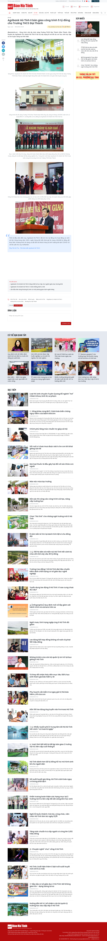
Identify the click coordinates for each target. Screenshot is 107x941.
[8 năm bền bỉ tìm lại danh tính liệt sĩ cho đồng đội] (18, 540)
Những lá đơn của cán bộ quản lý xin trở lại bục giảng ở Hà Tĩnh (89, 33)
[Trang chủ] (9, 13)
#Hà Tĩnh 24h (13, 299)
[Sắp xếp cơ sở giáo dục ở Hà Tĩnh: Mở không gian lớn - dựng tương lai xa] (18, 890)
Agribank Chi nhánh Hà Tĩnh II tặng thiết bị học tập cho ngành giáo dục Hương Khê (36, 284)
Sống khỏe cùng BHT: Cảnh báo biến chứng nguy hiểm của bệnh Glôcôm (50, 412)
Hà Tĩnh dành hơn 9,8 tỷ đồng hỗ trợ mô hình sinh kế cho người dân (51, 763)
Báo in (75, 6)
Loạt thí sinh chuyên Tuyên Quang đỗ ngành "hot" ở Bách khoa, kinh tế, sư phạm (51, 395)
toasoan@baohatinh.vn (93, 937)
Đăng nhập (96, 1)
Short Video (16, 12)
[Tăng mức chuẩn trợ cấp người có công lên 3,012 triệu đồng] (18, 837)
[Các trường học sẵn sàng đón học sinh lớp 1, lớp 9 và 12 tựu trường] (88, 368)
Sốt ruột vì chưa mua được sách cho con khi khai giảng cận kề (51, 447)
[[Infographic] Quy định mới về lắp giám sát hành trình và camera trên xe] (18, 610)
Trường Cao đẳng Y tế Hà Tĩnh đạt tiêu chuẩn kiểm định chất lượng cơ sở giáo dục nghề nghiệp (50, 571)
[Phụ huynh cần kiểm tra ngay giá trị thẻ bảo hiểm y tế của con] (18, 698)
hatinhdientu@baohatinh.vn (92, 935)
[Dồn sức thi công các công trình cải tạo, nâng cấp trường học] (18, 504)
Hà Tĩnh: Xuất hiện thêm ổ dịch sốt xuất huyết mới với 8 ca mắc (50, 868)
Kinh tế (30, 12)
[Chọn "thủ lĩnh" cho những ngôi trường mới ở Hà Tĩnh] (18, 522)
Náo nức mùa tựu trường (40, 481)
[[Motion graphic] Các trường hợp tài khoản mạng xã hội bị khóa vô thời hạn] (88, 345)
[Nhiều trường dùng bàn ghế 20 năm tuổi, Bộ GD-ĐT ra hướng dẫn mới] (65, 368)
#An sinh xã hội (22, 299)
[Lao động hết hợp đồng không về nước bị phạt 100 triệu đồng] (18, 645)
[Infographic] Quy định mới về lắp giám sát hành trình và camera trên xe (89, 59)
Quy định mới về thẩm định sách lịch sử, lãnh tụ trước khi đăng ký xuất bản (18, 356)
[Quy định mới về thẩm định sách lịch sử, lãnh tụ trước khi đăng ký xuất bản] (18, 345)
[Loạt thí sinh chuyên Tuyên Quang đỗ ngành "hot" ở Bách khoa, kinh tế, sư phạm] (18, 399)
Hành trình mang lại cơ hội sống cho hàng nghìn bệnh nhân (41, 379)
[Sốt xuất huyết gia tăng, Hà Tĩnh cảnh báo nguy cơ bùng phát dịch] (18, 785)
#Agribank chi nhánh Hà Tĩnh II (54, 299)
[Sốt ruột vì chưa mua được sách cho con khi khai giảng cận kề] (18, 452)
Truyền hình (96, 6)
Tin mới (67, 6)
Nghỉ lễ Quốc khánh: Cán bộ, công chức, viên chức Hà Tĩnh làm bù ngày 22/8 (49, 815)
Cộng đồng (96, 12)
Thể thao (60, 12)
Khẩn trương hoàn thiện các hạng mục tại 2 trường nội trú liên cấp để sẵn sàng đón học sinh (51, 798)
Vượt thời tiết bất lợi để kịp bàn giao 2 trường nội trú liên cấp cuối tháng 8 (51, 745)
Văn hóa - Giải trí (44, 12)
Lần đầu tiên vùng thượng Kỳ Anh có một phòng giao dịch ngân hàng (32, 289)
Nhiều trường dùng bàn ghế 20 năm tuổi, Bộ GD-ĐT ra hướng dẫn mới (64, 379)
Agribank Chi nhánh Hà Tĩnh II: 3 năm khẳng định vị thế (27, 287)
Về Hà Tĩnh (73, 12)
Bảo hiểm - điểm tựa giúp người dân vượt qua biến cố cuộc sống (17, 379)
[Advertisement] (39, 265)
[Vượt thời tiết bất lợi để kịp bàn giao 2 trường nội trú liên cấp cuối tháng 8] (18, 750)
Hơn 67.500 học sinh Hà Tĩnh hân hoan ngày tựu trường (64, 356)
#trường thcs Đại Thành (31, 301)
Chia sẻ (3, 40)
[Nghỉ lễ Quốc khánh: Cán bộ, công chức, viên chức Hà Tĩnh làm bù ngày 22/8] (18, 820)
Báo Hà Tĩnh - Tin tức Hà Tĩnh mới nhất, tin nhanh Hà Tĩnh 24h (24, 6)
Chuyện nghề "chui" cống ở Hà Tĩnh (47, 849)
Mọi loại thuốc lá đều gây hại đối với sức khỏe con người (51, 465)
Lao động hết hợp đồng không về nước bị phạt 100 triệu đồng (89, 41)
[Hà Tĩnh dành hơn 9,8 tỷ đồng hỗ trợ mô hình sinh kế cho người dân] (18, 767)
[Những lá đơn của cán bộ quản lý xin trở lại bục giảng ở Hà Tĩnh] (18, 663)
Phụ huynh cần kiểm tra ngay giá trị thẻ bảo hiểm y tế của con (49, 693)
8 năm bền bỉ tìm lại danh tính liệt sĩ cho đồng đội (50, 535)
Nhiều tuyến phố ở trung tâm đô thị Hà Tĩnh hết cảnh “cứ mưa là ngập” (51, 728)
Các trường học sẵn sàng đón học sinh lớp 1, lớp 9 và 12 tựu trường (88, 379)
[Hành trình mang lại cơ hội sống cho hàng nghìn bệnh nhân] (41, 368)
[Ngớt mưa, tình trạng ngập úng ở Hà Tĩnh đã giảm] (18, 628)
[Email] (3, 50)
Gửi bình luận (66, 323)
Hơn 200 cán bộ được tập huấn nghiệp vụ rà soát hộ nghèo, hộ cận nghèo (40, 356)
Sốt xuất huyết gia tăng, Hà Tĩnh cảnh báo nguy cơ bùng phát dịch (51, 780)
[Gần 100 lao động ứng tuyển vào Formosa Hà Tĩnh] (18, 715)
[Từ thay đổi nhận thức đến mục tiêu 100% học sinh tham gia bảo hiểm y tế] (18, 680)
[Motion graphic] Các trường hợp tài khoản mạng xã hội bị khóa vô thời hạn (88, 356)
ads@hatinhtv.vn (95, 939)
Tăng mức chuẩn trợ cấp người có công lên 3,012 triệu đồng (51, 832)
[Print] (3, 54)
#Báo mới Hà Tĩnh (40, 299)
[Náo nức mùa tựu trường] (18, 487)
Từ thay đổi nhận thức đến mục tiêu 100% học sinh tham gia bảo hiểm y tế (50, 676)
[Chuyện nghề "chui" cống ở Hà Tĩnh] (18, 855)
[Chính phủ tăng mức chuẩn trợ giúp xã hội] (18, 434)
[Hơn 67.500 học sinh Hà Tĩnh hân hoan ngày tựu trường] (65, 345)
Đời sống (80, 12)
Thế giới (67, 12)
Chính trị (24, 12)
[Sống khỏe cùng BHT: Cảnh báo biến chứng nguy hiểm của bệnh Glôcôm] (18, 417)
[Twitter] (3, 46)
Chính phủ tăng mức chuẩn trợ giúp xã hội (48, 429)
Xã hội (35, 12)
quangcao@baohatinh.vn (84, 939)
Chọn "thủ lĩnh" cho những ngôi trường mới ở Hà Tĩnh (89, 66)
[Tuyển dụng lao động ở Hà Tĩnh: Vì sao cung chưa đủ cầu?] (18, 593)
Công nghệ (88, 12)
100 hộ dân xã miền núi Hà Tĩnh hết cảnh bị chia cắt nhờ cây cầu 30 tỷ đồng (89, 50)
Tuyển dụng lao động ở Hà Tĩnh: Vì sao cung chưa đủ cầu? (51, 588)
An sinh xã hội (18, 305)
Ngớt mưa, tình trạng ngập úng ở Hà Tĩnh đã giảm (49, 623)
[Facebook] (82, 1)
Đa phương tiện (85, 6)
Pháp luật (53, 12)
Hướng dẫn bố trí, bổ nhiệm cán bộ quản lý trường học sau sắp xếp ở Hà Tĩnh (49, 904)
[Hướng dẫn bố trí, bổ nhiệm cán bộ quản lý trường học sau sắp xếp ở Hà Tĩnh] (18, 909)
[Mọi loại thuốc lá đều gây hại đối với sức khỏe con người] (18, 470)
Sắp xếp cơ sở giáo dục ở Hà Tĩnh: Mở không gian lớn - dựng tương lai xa (50, 885)
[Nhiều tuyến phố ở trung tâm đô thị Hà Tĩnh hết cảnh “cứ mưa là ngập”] (18, 732)
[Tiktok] (84, 1)
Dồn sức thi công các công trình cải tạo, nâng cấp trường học (50, 500)
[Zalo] (89, 1)
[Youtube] (86, 1)
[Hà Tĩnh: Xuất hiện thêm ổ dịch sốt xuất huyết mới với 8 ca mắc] (18, 872)
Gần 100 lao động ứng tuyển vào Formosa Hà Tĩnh (51, 709)
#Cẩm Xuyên (31, 299)
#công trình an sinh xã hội (16, 301)
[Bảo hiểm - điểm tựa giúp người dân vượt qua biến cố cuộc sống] (18, 368)
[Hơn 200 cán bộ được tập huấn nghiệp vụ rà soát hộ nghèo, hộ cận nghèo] (41, 345)
